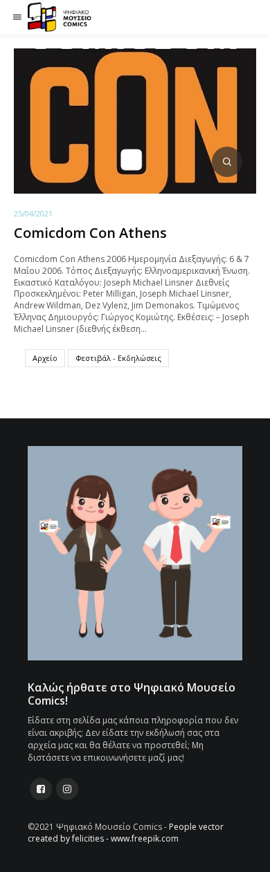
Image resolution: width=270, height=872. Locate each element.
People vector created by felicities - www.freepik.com (126, 832)
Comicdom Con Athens (90, 232)
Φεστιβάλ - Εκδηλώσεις (118, 358)
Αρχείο (45, 358)
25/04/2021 (33, 213)
